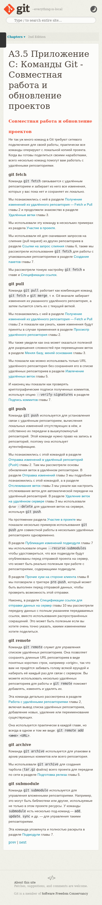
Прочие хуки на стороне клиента (50, 577)
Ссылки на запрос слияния (43, 246)
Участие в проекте (41, 228)
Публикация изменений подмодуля (52, 543)
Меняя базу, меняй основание (48, 353)
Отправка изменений (38, 475)
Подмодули (31, 834)
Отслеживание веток (25, 486)
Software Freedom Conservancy (65, 893)
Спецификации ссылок (38, 275)
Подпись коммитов (23, 400)
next (23, 842)
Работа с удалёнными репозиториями (38, 702)
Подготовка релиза (52, 774)
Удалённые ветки (22, 215)
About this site (25, 882)
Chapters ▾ (16, 37)
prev (12, 842)
